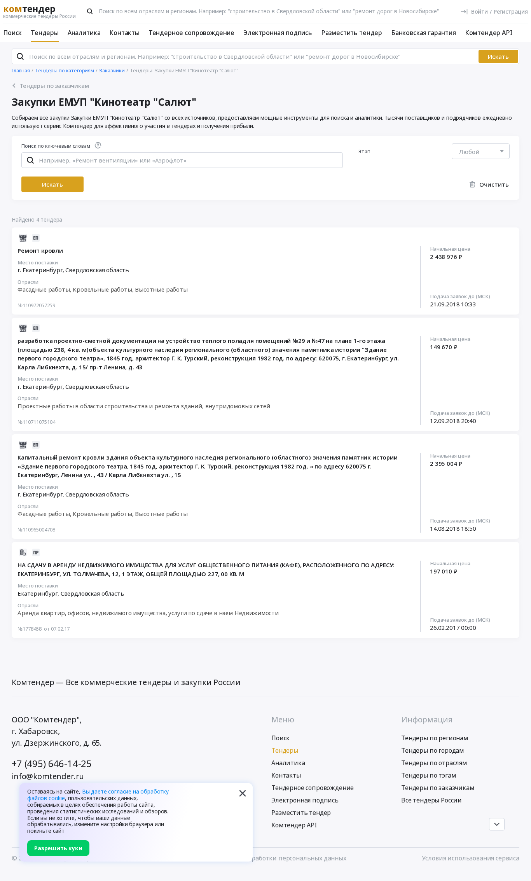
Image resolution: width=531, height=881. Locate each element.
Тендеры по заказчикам (438, 787)
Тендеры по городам (432, 750)
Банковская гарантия (423, 32)
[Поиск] (89, 11)
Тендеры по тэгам (428, 775)
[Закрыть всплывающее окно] (242, 793)
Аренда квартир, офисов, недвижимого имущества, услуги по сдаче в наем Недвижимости (148, 613)
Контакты (124, 32)
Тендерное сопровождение (191, 32)
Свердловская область (97, 270)
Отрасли (27, 282)
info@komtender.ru (48, 776)
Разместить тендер (351, 32)
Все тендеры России (431, 800)
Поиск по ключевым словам (55, 146)
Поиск (12, 32)
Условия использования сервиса (470, 858)
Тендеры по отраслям (434, 763)
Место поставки (37, 263)
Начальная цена (450, 249)
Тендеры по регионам (434, 738)
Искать (498, 56)
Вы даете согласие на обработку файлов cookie (98, 795)
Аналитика (84, 32)
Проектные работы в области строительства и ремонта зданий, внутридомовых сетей (143, 406)
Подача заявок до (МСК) (460, 297)
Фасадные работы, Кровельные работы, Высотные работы (102, 289)
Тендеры (45, 32)
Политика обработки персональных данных (279, 858)
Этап (364, 151)
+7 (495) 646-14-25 (52, 763)
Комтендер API (488, 32)
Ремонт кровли (40, 250)
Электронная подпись (277, 32)
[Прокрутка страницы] (497, 824)
